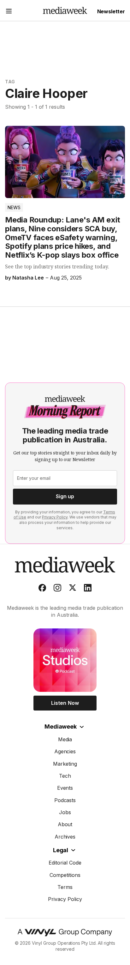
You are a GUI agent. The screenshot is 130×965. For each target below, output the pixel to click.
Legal (60, 850)
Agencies (65, 751)
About (65, 824)
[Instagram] (57, 589)
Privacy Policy (55, 517)
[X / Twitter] (72, 589)
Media (65, 739)
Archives (65, 836)
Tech (65, 776)
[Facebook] (42, 589)
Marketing (65, 764)
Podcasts (65, 800)
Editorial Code (65, 862)
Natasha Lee (28, 277)
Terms (65, 887)
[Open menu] (9, 12)
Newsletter (111, 11)
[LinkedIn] (88, 589)
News (14, 207)
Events (65, 788)
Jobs (65, 812)
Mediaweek (60, 726)
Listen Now (65, 703)
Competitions (65, 875)
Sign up (65, 496)
